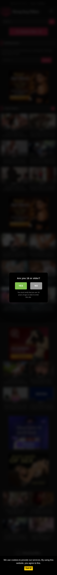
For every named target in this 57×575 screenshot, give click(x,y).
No (36, 286)
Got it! (29, 568)
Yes (21, 286)
